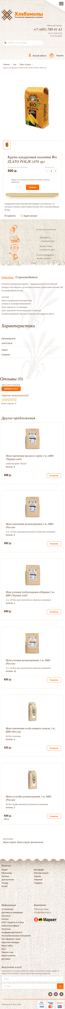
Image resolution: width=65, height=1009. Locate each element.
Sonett (5, 886)
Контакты (6, 915)
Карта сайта (7, 945)
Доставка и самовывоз (12, 912)
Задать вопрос (30, 215)
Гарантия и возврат (11, 942)
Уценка (37, 876)
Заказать (32, 187)
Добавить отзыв (11, 389)
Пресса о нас (7, 952)
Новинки (38, 879)
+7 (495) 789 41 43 (48, 29)
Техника (5, 876)
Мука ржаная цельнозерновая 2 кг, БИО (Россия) (28, 661)
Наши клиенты (8, 955)
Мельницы (7, 873)
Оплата (5, 919)
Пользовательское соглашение (16, 935)
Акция (4, 869)
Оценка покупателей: (15, 395)
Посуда (5, 882)
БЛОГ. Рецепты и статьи (13, 922)
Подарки (38, 882)
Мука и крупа (9, 842)
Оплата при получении (46, 229)
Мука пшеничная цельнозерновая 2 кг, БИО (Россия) (29, 525)
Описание (8, 277)
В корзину (54, 475)
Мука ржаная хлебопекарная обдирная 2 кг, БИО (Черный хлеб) (30, 593)
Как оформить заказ (11, 939)
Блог (4, 948)
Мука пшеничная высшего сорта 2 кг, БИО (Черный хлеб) (30, 457)
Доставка (6, 958)
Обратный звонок (54, 25)
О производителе (26, 277)
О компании (7, 909)
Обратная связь (41, 909)
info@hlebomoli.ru (42, 912)
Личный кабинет (39, 56)
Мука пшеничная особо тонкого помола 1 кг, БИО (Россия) (30, 729)
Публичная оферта (10, 925)
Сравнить (11, 215)
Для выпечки (37, 842)
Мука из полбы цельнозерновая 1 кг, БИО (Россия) (28, 798)
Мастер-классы (41, 873)
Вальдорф (39, 869)
